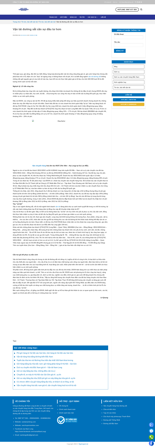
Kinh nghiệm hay (120, 82)
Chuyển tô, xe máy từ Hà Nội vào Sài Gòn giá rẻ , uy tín (39, 375)
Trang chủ (53, 17)
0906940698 (34, 418)
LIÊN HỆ (103, 17)
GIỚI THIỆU (63, 17)
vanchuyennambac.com (30, 425)
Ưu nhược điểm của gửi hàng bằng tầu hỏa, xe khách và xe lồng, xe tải (45, 382)
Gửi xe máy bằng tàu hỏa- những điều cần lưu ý (36, 371)
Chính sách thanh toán (67, 409)
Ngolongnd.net (83, 444)
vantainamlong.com (29, 422)
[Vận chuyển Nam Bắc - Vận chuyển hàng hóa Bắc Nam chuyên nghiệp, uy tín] (27, 9)
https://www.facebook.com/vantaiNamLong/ (30, 431)
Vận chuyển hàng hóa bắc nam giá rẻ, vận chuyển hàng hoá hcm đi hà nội (46, 385)
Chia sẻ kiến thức (109, 409)
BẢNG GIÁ (73, 17)
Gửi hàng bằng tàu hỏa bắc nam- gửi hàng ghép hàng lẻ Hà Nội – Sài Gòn (47, 364)
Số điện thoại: (119, 34)
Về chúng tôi (107, 2)
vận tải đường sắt (94, 76)
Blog (115, 66)
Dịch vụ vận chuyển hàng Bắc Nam (126, 77)
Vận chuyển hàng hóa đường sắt (115, 406)
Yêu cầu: (117, 42)
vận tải (57, 206)
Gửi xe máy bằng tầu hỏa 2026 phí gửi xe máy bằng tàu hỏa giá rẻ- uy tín (46, 378)
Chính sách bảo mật (66, 413)
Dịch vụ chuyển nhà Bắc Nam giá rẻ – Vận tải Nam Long (39, 367)
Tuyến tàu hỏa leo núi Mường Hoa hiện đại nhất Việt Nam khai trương (45, 360)
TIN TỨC (82, 17)
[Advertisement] (60, 57)
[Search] (141, 9)
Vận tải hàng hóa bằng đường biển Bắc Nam (35, 357)
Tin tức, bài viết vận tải (29, 22)
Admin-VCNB (33, 35)
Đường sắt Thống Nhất (111, 420)
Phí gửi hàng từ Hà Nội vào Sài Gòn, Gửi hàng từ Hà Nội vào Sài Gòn (45, 353)
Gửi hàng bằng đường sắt (126, 2)
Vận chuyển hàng (39, 166)
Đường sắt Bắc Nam (110, 423)
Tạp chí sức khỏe (109, 413)
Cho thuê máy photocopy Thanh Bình (116, 416)
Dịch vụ (115, 2)
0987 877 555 (23, 418)
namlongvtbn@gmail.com (29, 435)
